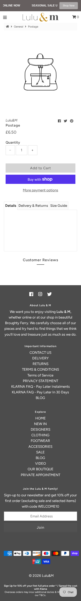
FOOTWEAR (40, 441)
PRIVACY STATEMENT (40, 381)
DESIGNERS (40, 429)
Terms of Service (40, 375)
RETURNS (40, 364)
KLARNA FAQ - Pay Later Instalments (40, 386)
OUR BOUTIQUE (40, 469)
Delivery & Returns (33, 205)
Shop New (69, 5)
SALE (40, 452)
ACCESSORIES (40, 446)
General (18, 26)
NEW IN (40, 424)
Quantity (13, 142)
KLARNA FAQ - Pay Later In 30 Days (40, 392)
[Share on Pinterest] (71, 121)
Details (10, 205)
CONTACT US (40, 352)
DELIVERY (40, 358)
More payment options (40, 190)
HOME (40, 418)
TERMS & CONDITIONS (40, 369)
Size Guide (58, 205)
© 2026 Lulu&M (41, 575)
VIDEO (40, 463)
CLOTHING (40, 435)
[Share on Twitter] (65, 121)
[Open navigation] (5, 17)
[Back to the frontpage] (8, 26)
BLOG (40, 398)
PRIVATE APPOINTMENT (40, 475)
